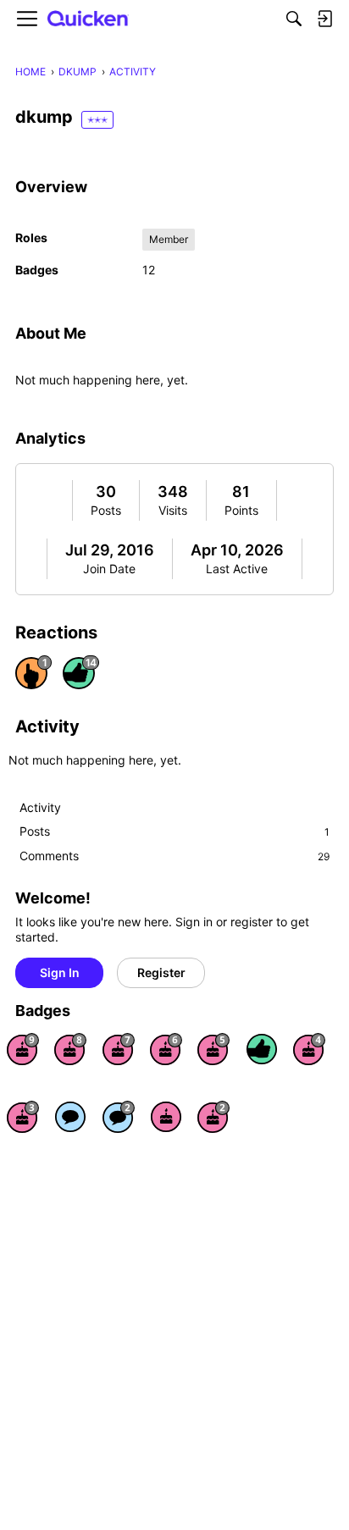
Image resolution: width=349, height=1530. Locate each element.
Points (241, 510)
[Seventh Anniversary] (118, 1049)
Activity (40, 807)
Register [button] (161, 972)
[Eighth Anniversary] (70, 1049)
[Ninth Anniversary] (23, 1049)
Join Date (109, 568)
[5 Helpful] (262, 1049)
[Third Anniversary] (23, 1117)
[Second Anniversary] (213, 1117)
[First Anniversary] (166, 1117)
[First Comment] (70, 1117)
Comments (174, 855)
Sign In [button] (60, 972)
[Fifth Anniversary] (213, 1049)
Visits (172, 510)
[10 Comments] (118, 1117)
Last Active (237, 568)
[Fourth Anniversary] (309, 1049)
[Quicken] (88, 19)
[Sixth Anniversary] (166, 1049)
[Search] (294, 18)
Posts (106, 510)
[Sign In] (324, 18)
